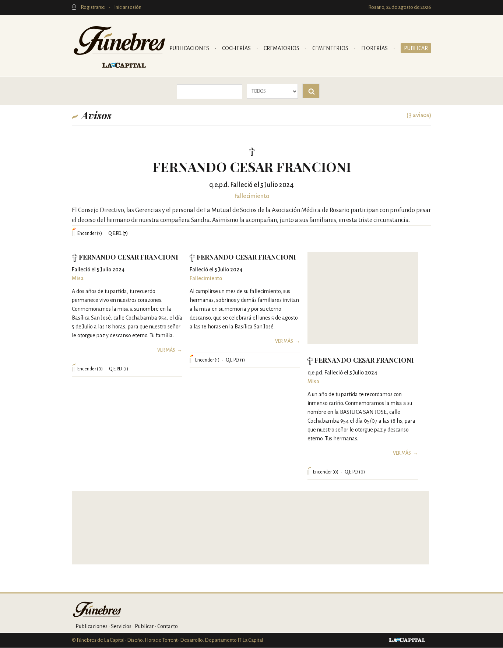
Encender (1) (207, 360)
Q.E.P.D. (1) (118, 368)
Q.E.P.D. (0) (355, 472)
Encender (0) (90, 368)
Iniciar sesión (127, 7)
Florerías (375, 48)
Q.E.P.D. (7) (118, 233)
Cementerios (330, 48)
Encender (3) (90, 233)
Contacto (167, 626)
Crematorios (282, 48)
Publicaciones (189, 48)
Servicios (121, 626)
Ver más (166, 350)
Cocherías (237, 48)
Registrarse (93, 7)
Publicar (416, 48)
